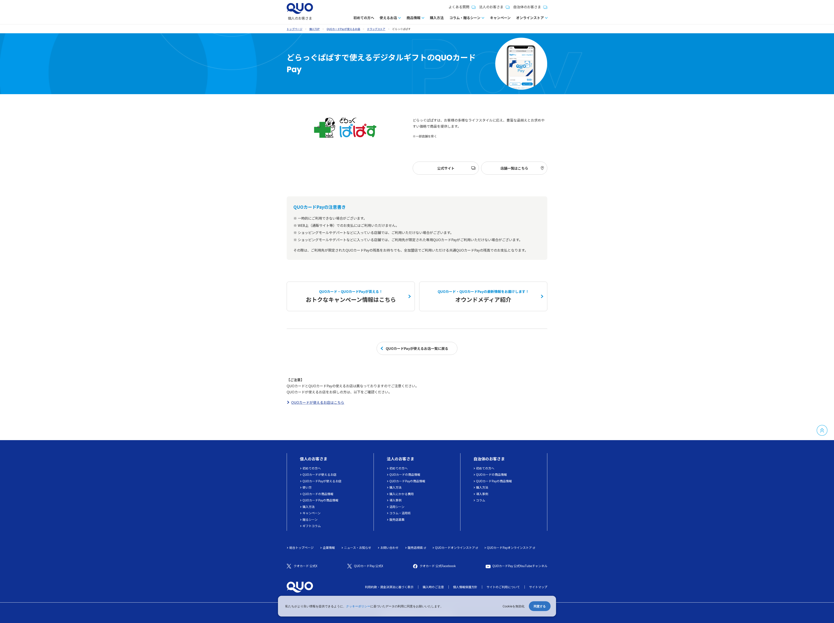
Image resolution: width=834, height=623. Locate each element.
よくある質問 (458, 6)
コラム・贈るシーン (464, 17)
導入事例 (395, 500)
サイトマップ (538, 587)
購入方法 (437, 17)
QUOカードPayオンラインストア (509, 547)
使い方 (307, 487)
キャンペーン (500, 17)
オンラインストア (530, 17)
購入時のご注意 (433, 587)
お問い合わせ (389, 547)
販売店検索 (415, 547)
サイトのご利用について (503, 587)
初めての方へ (363, 17)
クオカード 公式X (305, 566)
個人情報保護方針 (465, 587)
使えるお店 (388, 17)
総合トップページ (301, 547)
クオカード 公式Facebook (438, 566)
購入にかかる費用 (401, 494)
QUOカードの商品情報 (318, 494)
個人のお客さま (313, 458)
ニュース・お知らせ (357, 547)
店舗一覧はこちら (514, 168)
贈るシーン (310, 519)
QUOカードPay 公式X (368, 566)
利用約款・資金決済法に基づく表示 (389, 587)
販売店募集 (397, 519)
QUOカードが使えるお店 (319, 474)
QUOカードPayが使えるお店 (343, 29)
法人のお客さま (491, 6)
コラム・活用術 (400, 513)
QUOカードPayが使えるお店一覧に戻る (417, 348)
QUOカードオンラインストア (455, 547)
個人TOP (314, 29)
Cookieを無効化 (514, 606)
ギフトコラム (312, 526)
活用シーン (396, 506)
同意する (540, 606)
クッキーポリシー (358, 606)
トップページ (294, 29)
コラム (480, 500)
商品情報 (413, 17)
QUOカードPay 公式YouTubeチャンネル (519, 566)
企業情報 (329, 547)
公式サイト (446, 168)
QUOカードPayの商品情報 (320, 500)
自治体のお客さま (527, 6)
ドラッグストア (376, 29)
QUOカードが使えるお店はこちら (317, 402)
